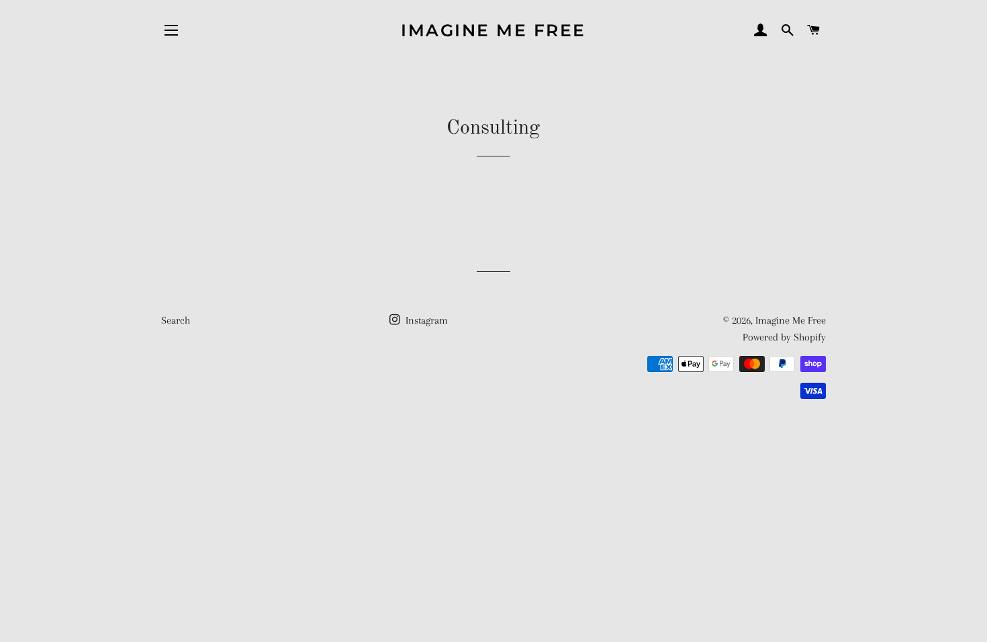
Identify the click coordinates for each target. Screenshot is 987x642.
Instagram (425, 320)
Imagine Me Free (493, 30)
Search (175, 320)
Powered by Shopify (784, 337)
